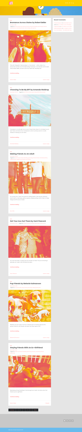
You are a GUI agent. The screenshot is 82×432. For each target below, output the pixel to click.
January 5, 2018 (13, 24)
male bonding (27, 28)
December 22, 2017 (14, 156)
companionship (18, 287)
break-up (17, 351)
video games (33, 28)
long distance (13, 28)
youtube (43, 92)
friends (31, 26)
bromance (27, 26)
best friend (22, 26)
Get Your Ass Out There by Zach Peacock (28, 221)
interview (33, 351)
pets (40, 287)
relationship (39, 92)
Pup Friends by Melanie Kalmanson (25, 283)
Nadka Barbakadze (58, 28)
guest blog (40, 26)
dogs (23, 287)
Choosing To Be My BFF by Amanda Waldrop (29, 90)
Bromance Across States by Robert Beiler (28, 22)
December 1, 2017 (13, 350)
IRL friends (45, 26)
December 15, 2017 (14, 223)
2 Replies (47, 403)
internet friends (36, 157)
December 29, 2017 (14, 92)
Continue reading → (15, 73)
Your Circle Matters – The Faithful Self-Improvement (64, 30)
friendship (35, 26)
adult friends (17, 26)
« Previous (12, 410)
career (30, 92)
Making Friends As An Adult (22, 154)
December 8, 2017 (13, 286)
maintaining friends (20, 28)
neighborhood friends (20, 159)
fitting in (25, 223)
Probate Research (58, 22)
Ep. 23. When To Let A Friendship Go (65, 24)
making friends (13, 159)
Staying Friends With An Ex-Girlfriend (26, 347)
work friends (28, 159)
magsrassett (56, 26)
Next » (35, 410)
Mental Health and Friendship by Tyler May (71, 22)
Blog (11, 20)
